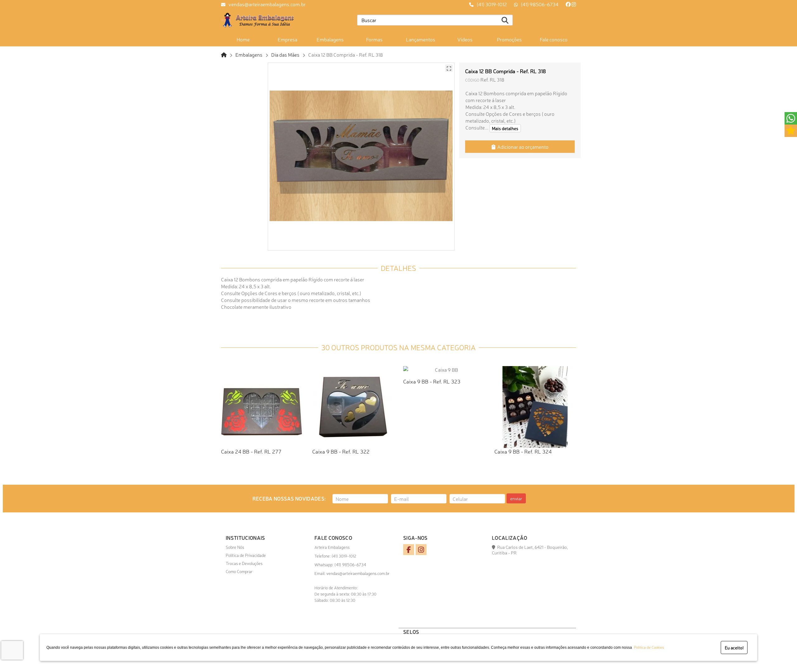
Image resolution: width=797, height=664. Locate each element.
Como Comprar (239, 571)
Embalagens (248, 54)
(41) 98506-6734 (540, 4)
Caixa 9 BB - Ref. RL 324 (523, 451)
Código (472, 79)
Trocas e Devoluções (244, 563)
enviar (516, 498)
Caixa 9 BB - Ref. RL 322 (341, 451)
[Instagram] (574, 4)
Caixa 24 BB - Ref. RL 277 (251, 451)
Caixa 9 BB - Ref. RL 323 (431, 381)
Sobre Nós (235, 547)
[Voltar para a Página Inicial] (224, 54)
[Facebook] (568, 4)
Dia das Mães (285, 54)
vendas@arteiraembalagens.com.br (267, 4)
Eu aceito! (734, 647)
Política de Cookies (648, 647)
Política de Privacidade (246, 555)
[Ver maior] (449, 68)
